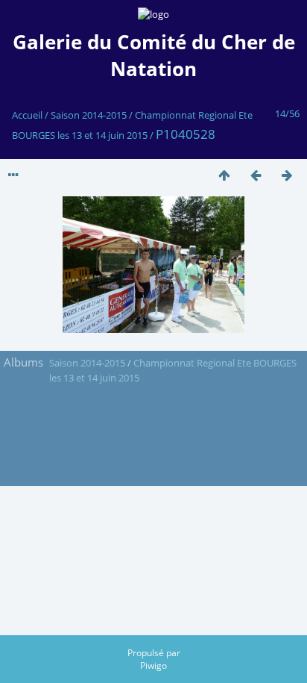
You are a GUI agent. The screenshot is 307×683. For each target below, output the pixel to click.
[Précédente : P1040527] (255, 175)
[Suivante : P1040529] (287, 175)
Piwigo (153, 665)
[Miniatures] (224, 175)
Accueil (27, 115)
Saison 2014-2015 (89, 115)
